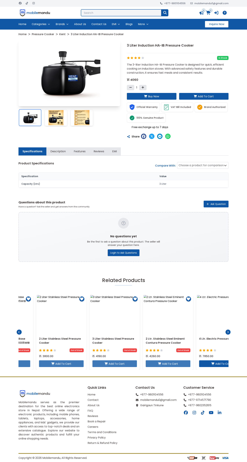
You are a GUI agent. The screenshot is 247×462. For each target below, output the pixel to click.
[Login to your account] (216, 12)
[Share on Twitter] (151, 136)
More (141, 24)
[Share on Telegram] (159, 136)
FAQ (90, 411)
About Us (80, 24)
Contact (93, 400)
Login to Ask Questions (123, 252)
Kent (62, 34)
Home (22, 24)
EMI (114, 24)
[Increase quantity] (143, 87)
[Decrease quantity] (130, 87)
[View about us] (225, 12)
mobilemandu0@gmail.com (211, 3)
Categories (39, 24)
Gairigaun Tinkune (152, 405)
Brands (60, 24)
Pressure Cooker (43, 34)
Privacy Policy (97, 437)
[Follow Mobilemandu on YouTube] (211, 412)
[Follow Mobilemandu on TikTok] (27, 3)
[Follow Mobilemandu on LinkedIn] (219, 412)
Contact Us (98, 24)
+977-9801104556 (175, 3)
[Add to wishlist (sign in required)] (64, 299)
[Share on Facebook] (143, 136)
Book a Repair (97, 421)
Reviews (93, 416)
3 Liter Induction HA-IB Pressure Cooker (97, 34)
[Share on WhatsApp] (168, 136)
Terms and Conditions (102, 432)
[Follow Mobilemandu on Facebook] (20, 3)
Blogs (129, 24)
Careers (93, 427)
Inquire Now (216, 24)
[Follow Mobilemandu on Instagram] (33, 3)
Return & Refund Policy (102, 443)
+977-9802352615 (199, 405)
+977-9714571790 (199, 400)
